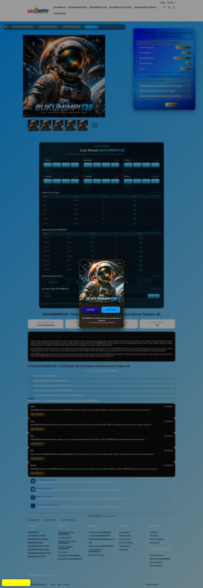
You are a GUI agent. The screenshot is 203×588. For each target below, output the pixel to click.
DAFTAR (111, 310)
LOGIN (91, 310)
